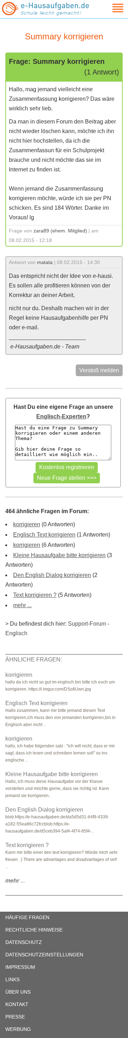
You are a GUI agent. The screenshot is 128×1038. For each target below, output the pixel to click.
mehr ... (22, 605)
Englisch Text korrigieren (44, 535)
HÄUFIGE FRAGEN (27, 917)
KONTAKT (16, 1004)
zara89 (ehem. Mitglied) (60, 231)
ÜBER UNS (18, 992)
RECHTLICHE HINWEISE (34, 930)
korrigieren (26, 524)
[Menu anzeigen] (109, 8)
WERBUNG (18, 1029)
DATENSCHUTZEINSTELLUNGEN (44, 954)
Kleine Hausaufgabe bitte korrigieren (59, 555)
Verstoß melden (99, 370)
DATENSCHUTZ (23, 942)
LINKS (12, 979)
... (15, 881)
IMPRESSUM (20, 967)
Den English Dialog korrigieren (52, 575)
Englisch (16, 633)
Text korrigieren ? (35, 595)
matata (45, 262)
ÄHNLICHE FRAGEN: (33, 660)
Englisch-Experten (61, 416)
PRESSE (15, 1017)
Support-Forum (87, 624)
